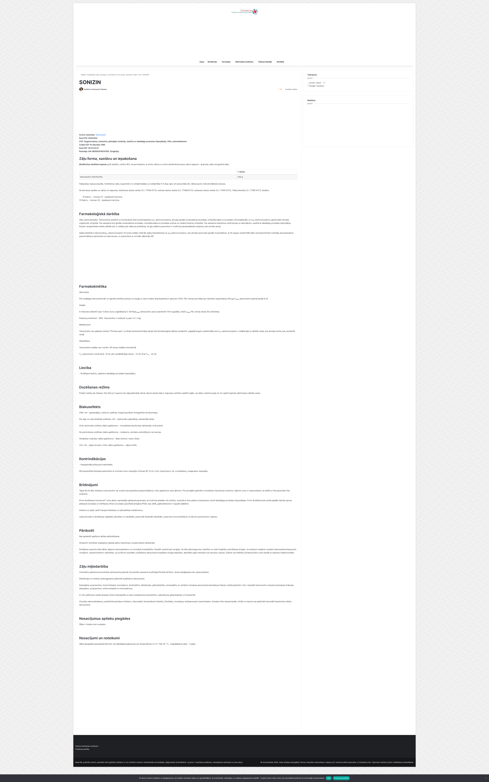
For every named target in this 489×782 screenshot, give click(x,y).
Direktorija (212, 62)
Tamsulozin (101, 135)
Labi (328, 778)
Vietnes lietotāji (265, 62)
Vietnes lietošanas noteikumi (86, 746)
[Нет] (486, 778)
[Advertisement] (244, 37)
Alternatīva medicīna (244, 62)
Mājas (83, 75)
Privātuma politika (82, 749)
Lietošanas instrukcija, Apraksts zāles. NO (124, 75)
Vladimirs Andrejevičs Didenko (95, 89)
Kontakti (280, 62)
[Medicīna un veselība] (244, 11)
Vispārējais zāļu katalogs (96, 75)
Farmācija (226, 62)
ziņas (201, 62)
